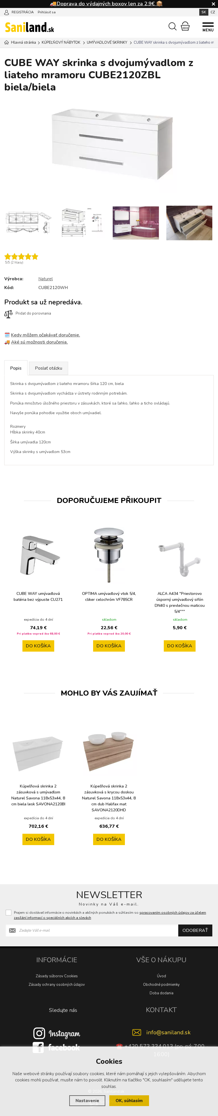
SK (204, 12)
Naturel (45, 279)
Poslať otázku (48, 368)
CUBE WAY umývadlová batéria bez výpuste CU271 (38, 596)
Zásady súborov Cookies (57, 976)
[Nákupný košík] (185, 26)
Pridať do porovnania (33, 313)
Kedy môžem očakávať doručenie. (45, 335)
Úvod (161, 976)
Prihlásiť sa (47, 12)
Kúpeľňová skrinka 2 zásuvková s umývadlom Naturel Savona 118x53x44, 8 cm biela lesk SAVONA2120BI (38, 795)
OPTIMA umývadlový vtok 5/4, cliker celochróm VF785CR (109, 596)
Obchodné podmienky (161, 984)
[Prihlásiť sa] (6, 12)
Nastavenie (87, 1101)
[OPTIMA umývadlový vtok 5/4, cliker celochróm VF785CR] (108, 555)
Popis (16, 368)
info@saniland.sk (168, 1032)
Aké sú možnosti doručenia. (39, 342)
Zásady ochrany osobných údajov (57, 984)
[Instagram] (57, 1033)
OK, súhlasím (129, 1101)
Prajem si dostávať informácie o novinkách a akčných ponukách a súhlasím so (110, 915)
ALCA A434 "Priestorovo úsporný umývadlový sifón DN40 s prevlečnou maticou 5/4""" (180, 602)
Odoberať (195, 930)
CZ (213, 12)
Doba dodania (161, 993)
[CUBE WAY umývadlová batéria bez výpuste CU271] (38, 555)
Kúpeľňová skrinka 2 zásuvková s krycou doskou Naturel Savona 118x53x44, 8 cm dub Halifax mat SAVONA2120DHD (109, 798)
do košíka (38, 646)
